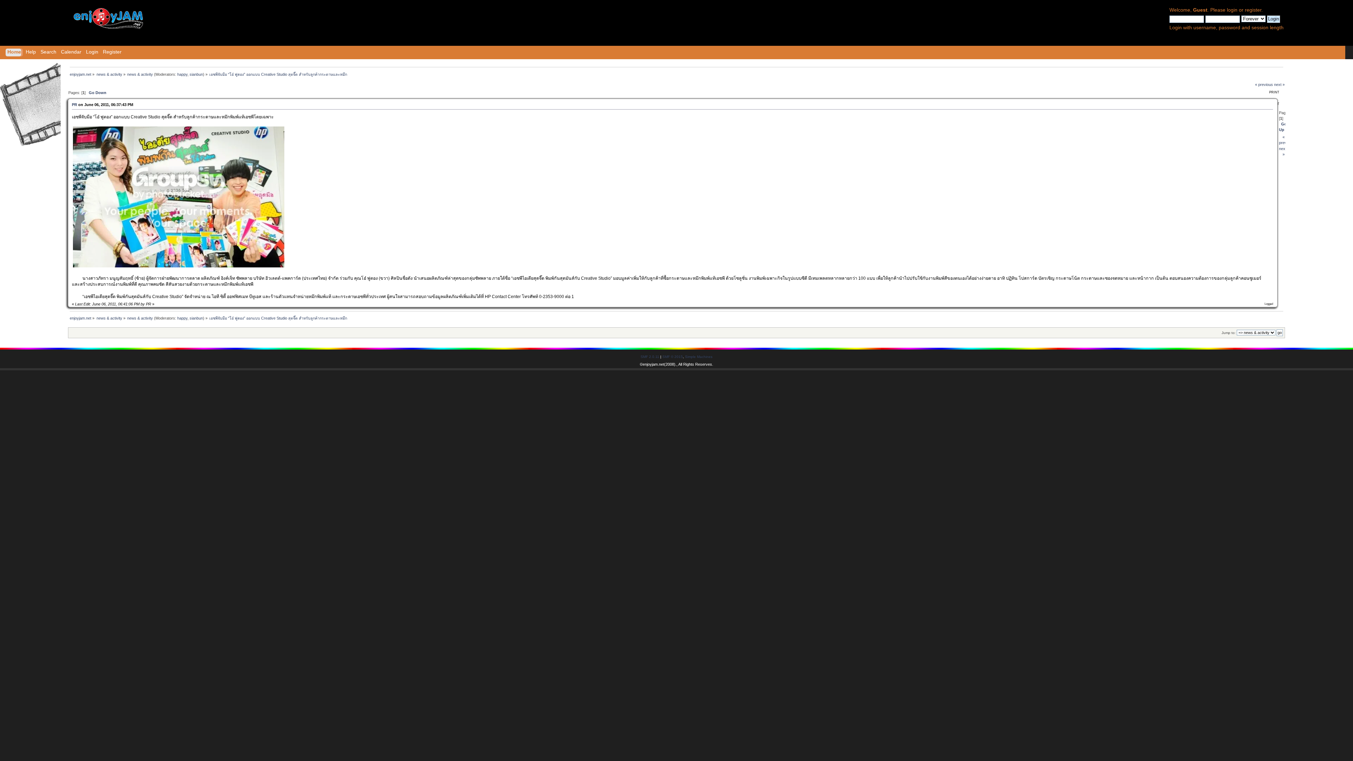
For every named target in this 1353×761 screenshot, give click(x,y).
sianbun (196, 74)
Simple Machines (698, 357)
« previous (1264, 84)
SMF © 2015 (672, 357)
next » (1279, 84)
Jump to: (1229, 333)
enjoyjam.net (653, 364)
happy (182, 74)
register (1253, 10)
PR (74, 105)
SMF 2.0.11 (650, 357)
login (1232, 10)
